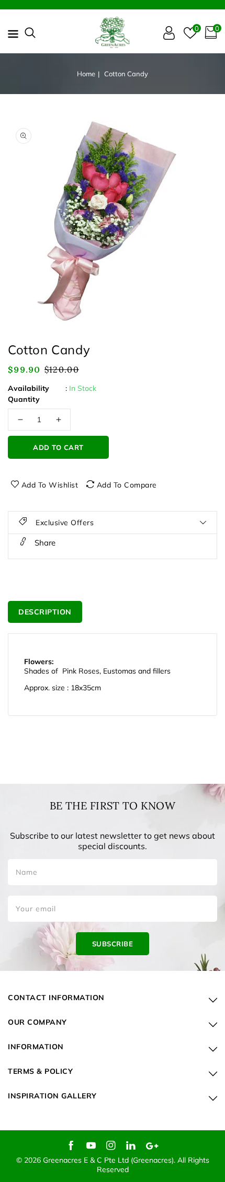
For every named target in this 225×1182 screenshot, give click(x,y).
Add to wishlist (49, 485)
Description (45, 612)
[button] (30, 32)
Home (86, 73)
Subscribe (112, 944)
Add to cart (58, 447)
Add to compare (127, 485)
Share (43, 543)
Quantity (24, 399)
